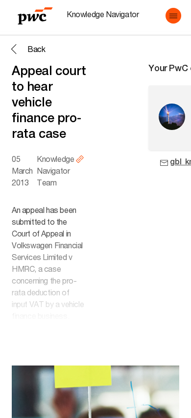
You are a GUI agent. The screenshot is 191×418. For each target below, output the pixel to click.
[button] (173, 16)
